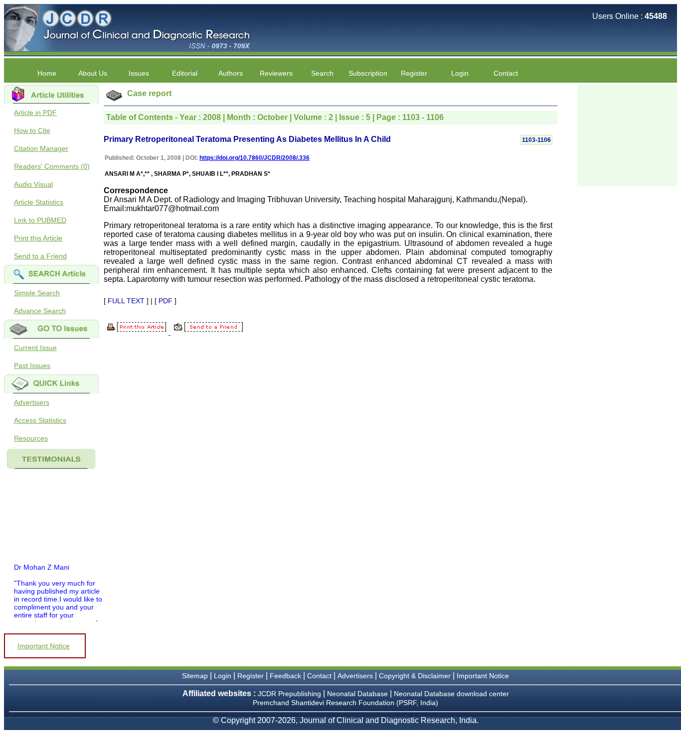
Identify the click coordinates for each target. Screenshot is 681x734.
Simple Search (37, 293)
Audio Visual (33, 184)
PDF (165, 301)
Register (250, 676)
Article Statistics (38, 202)
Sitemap (195, 676)
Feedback (285, 676)
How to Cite (32, 130)
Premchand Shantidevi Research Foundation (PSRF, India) (345, 703)
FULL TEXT (126, 301)
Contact (506, 73)
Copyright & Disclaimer (415, 676)
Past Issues (32, 365)
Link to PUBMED (40, 220)
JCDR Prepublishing (289, 694)
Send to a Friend (40, 256)
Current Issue (35, 348)
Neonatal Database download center (451, 694)
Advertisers (31, 402)
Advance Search (40, 311)
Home (46, 73)
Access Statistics (40, 420)
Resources (31, 438)
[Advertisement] (627, 134)
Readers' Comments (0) (52, 166)
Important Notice (43, 646)
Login (460, 73)
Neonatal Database (358, 694)
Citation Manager (41, 148)
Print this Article (38, 238)
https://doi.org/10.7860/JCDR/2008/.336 (254, 157)
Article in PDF (35, 113)
